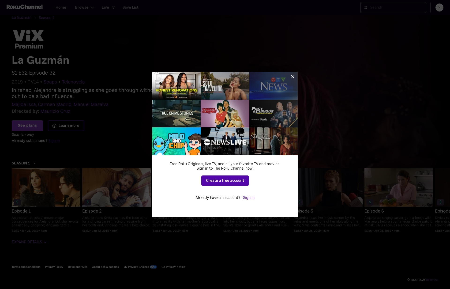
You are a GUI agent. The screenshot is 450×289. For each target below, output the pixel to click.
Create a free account (225, 181)
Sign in (249, 198)
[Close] (292, 76)
